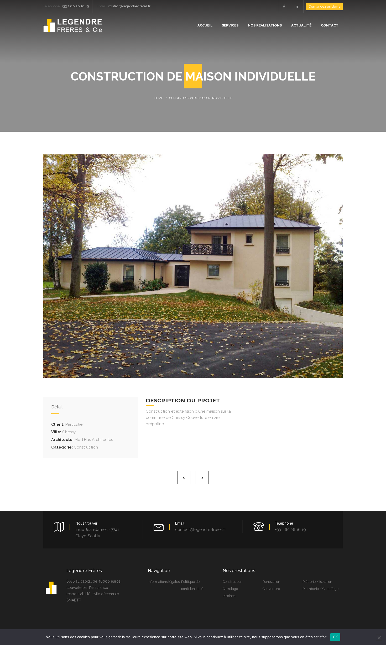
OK (335, 637)
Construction (86, 447)
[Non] (379, 638)
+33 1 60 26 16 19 (75, 6)
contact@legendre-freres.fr (129, 6)
